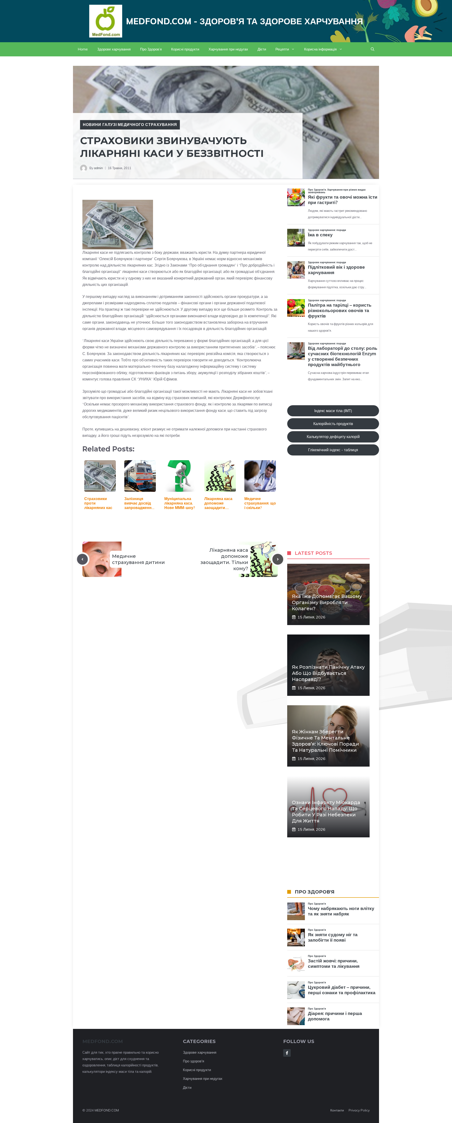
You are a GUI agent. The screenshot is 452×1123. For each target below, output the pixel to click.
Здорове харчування (114, 49)
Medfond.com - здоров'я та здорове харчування (244, 21)
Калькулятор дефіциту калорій (333, 436)
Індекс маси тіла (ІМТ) (333, 410)
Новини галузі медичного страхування (130, 124)
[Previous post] (82, 559)
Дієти (262, 49)
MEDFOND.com (102, 1041)
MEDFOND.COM (107, 1110)
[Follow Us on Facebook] (287, 1053)
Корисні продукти (185, 49)
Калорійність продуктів (333, 423)
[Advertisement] (333, 508)
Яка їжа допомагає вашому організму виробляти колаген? (327, 602)
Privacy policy (359, 1110)
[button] (372, 49)
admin (98, 168)
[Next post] (278, 559)
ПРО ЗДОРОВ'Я (315, 892)
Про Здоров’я (151, 49)
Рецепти (282, 49)
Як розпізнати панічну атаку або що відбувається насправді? (328, 673)
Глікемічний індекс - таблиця (333, 449)
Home (83, 49)
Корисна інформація (320, 49)
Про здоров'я (193, 1061)
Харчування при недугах (228, 49)
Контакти (337, 1110)
